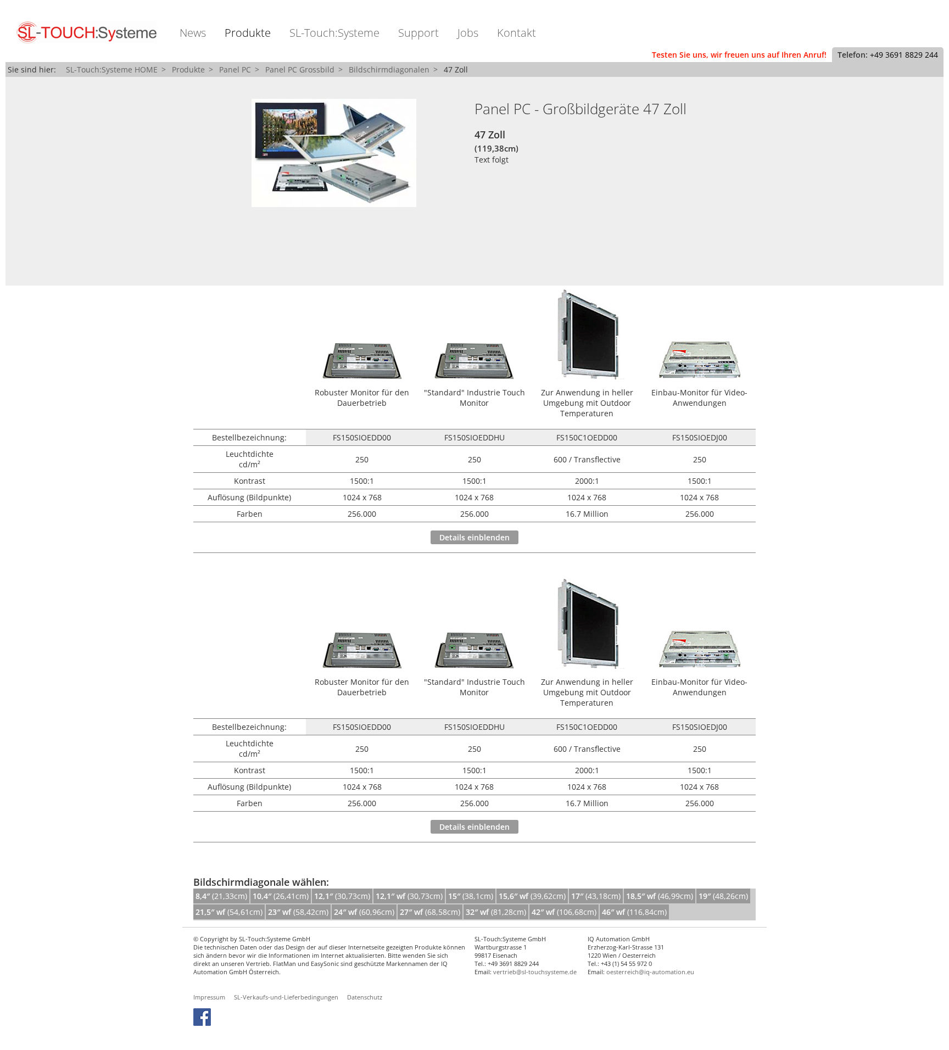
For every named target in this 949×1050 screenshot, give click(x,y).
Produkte (248, 32)
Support (418, 32)
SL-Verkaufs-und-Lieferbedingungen (286, 997)
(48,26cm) (723, 896)
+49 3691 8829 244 (904, 54)
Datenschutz (364, 997)
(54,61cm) (229, 912)
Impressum (209, 997)
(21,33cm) (221, 896)
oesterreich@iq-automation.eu (650, 972)
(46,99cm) (659, 896)
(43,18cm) (596, 896)
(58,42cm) (298, 912)
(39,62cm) (532, 896)
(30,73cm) (342, 896)
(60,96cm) (364, 912)
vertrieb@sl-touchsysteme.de (535, 972)
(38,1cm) (470, 896)
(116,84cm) (634, 912)
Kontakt (516, 32)
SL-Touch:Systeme (334, 32)
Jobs (467, 32)
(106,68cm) (564, 912)
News (193, 32)
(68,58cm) (430, 912)
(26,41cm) (281, 896)
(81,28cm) (496, 912)
